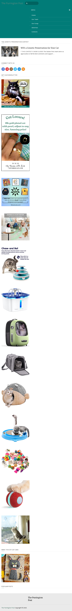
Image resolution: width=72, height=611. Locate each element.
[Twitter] (15, 69)
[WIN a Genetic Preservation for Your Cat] (9, 51)
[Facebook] (3, 69)
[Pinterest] (7, 69)
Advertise (35, 28)
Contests (35, 32)
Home (34, 15)
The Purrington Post (12, 3)
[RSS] (23, 69)
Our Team (35, 19)
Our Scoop (35, 23)
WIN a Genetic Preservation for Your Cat (40, 48)
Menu (33, 10)
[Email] (19, 69)
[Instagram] (11, 69)
